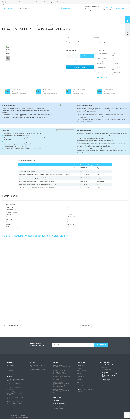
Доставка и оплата (59, 403)
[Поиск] (125, 15)
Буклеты (79, 379)
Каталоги (79, 373)
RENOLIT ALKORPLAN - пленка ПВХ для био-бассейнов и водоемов (60, 372)
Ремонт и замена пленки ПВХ (37, 370)
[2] (111, 38)
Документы (80, 376)
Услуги (32, 362)
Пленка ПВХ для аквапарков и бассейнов (15, 379)
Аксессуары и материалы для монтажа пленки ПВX (14, 402)
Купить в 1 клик (80, 61)
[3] (113, 38)
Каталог (9, 376)
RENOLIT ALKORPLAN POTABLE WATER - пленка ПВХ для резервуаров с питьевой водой (61, 384)
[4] (115, 38)
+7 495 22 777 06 (107, 7)
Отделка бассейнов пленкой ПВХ (38, 365)
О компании (10, 365)
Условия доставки (58, 406)
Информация (81, 362)
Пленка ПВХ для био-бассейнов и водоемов (14, 384)
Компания (10, 362)
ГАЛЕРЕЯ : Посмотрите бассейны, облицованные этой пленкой (35, 235)
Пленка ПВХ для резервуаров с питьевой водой (14, 393)
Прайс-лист (57, 397)
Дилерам (56, 400)
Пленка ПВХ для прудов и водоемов (14, 388)
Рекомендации (81, 385)
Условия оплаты (58, 408)
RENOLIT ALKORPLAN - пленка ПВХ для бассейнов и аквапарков (61, 366)
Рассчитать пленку (80, 67)
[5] (116, 38)
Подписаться (101, 345)
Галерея (56, 362)
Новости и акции (12, 368)
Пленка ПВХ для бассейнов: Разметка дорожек (15, 398)
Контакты (80, 391)
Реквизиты (10, 370)
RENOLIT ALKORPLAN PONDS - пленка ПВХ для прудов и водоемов (61, 378)
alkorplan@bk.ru (67, 8)
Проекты (79, 382)
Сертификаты (81, 365)
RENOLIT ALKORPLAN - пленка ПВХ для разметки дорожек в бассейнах (61, 390)
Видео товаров (81, 370)
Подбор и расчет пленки (84, 389)
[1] (110, 38)
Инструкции (80, 368)
